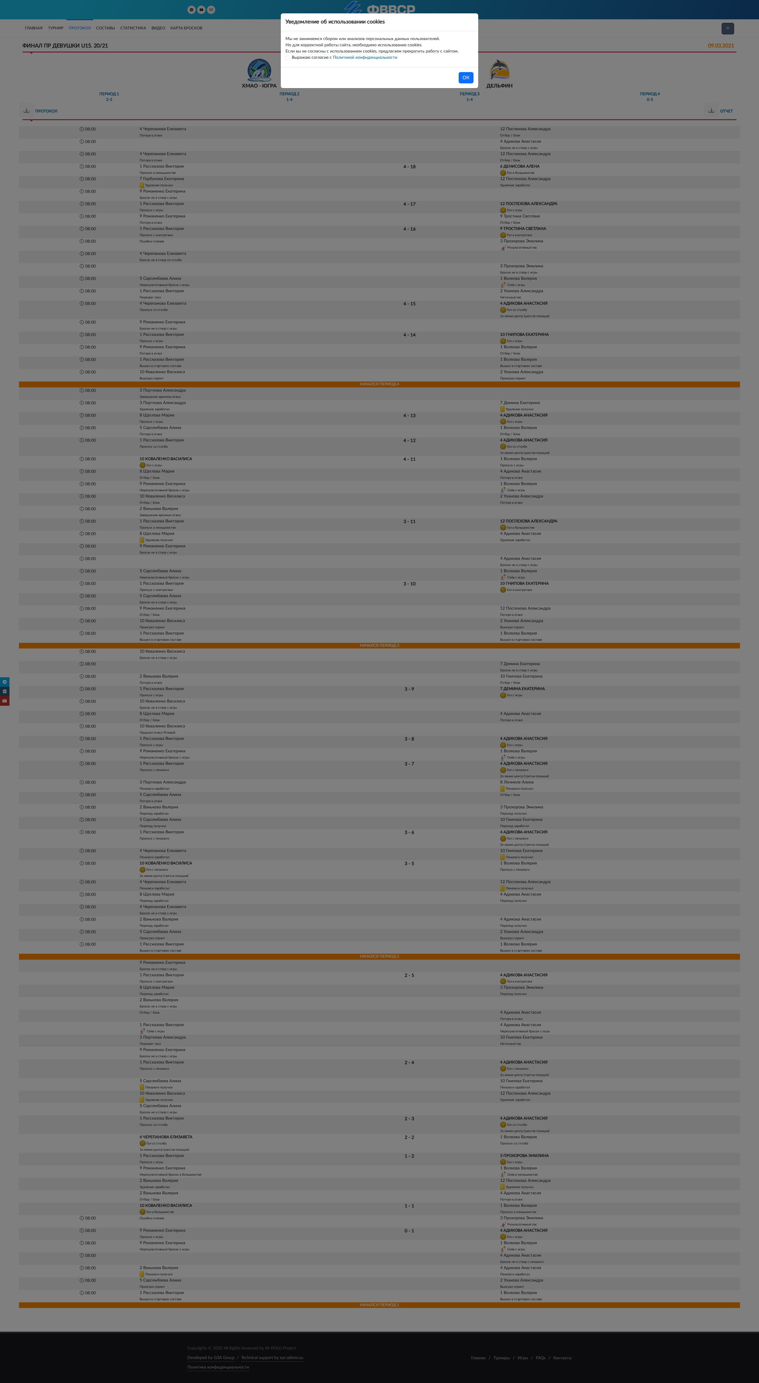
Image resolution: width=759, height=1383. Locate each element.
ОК (466, 77)
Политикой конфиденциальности (365, 57)
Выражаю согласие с (344, 57)
